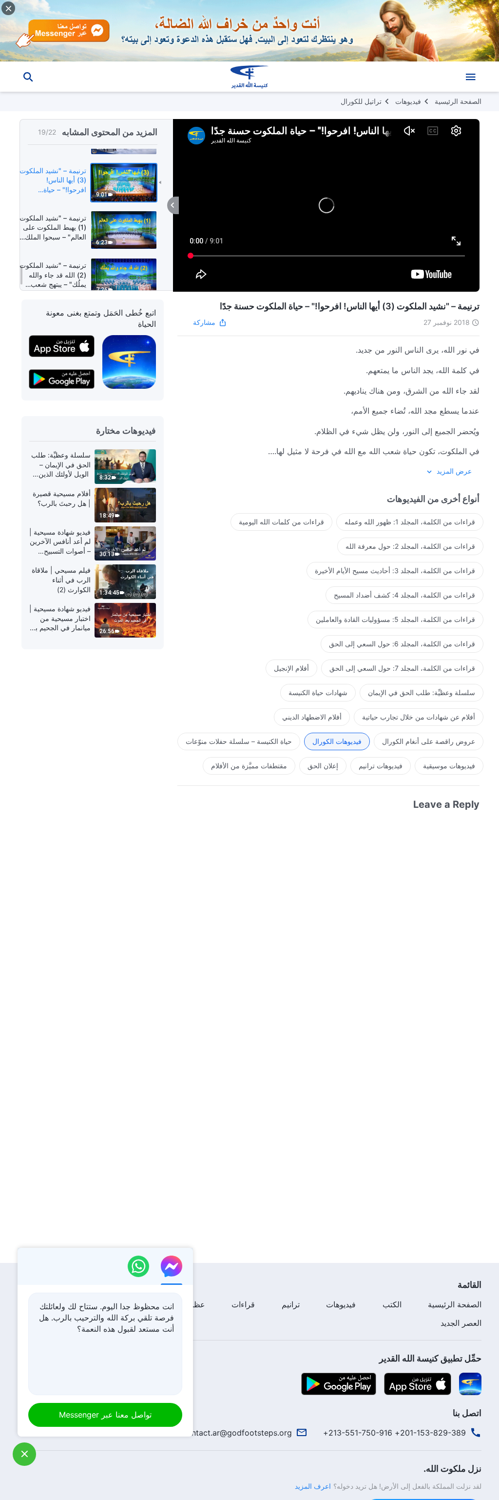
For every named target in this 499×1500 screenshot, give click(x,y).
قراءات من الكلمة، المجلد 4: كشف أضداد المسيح (404, 595)
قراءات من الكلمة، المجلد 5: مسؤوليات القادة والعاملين (395, 619)
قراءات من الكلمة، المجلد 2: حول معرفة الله (410, 546)
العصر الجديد (461, 1323)
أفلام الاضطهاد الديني (312, 717)
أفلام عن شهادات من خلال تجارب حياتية (418, 717)
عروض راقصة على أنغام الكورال (428, 741)
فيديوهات (408, 101)
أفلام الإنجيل (291, 668)
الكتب (392, 1304)
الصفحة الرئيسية (458, 101)
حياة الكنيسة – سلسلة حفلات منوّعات (239, 741)
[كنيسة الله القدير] (249, 76)
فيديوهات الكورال (337, 741)
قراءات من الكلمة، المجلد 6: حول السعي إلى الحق (402, 644)
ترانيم (291, 1304)
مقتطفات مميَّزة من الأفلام (249, 765)
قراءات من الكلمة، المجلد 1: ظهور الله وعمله (410, 522)
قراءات (243, 1304)
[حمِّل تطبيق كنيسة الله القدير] (470, 1383)
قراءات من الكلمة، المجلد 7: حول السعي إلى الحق (402, 668)
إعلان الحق (322, 765)
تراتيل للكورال (361, 101)
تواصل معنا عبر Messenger (105, 1415)
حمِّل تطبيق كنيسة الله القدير (430, 1358)
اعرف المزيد (313, 1486)
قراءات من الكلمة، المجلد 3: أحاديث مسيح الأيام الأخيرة (395, 570)
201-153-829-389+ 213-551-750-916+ (394, 1433)
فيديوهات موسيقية (449, 765)
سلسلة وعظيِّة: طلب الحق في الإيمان (421, 692)
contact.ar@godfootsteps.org (237, 1433)
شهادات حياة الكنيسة (317, 692)
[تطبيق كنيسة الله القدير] (129, 361)
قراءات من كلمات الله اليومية (281, 522)
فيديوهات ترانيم (381, 765)
